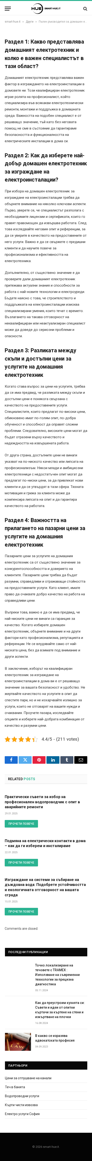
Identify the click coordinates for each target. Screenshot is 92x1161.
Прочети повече (21, 823)
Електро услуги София (22, 1114)
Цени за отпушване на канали (28, 1078)
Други (29, 21)
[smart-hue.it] (46, 8)
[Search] (84, 8)
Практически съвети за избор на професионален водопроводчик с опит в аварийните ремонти (42, 802)
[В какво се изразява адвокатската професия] (18, 1042)
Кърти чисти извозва (21, 1105)
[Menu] (8, 8)
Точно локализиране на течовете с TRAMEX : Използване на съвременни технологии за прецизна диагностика (57, 974)
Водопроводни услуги (22, 1096)
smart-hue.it (13, 21)
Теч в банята (15, 1087)
